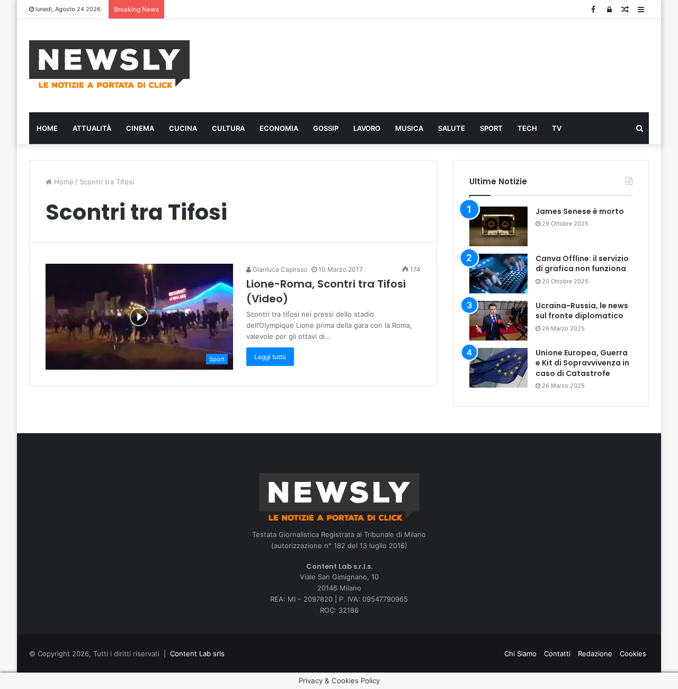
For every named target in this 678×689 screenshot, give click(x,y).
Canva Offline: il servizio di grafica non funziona (582, 263)
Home (47, 128)
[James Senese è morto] (498, 226)
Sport (491, 128)
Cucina (183, 128)
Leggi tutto (270, 357)
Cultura (228, 128)
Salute (451, 128)
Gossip (325, 128)
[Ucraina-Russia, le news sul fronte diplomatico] (498, 321)
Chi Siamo (520, 653)
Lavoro (366, 128)
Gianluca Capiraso (279, 269)
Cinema (140, 128)
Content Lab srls (197, 653)
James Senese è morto (580, 211)
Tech (527, 128)
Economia (279, 128)
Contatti (557, 653)
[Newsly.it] (109, 64)
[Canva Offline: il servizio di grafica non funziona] (498, 273)
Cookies (633, 653)
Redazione (595, 653)
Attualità (92, 128)
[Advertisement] (445, 64)
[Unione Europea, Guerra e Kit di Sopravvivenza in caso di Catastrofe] (498, 368)
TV (556, 128)
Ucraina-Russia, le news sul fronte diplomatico (582, 310)
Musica (409, 128)
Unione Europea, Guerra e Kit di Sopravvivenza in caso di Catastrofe (582, 363)
